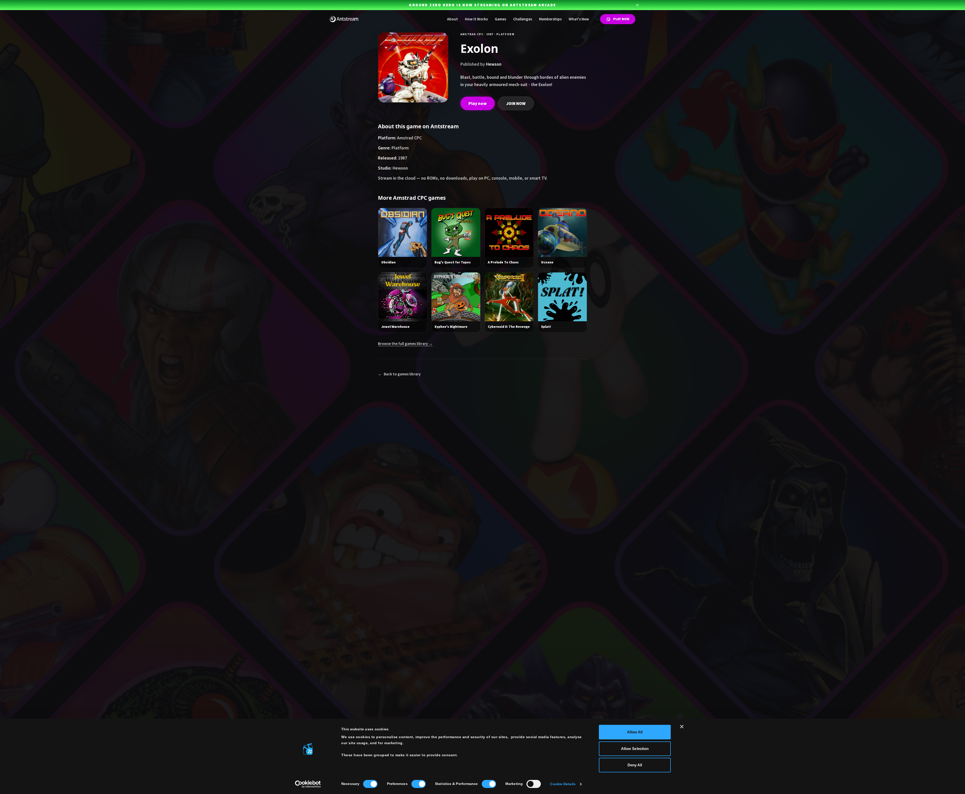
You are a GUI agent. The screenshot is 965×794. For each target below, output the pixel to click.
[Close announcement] (637, 5)
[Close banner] (682, 726)
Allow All (635, 732)
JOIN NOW (515, 103)
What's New (579, 19)
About (452, 19)
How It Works (476, 19)
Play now (477, 103)
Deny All (635, 765)
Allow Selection (635, 748)
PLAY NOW (621, 19)
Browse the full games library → (405, 343)
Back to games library (399, 374)
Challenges (522, 19)
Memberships (550, 19)
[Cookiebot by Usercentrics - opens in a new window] (308, 784)
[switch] (418, 784)
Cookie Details (562, 784)
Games (500, 19)
